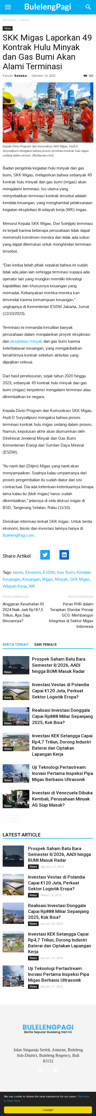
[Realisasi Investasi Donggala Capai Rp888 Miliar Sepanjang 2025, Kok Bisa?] (16, 716)
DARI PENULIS (45, 644)
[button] (88, 7)
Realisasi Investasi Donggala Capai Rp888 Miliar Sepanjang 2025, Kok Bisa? (62, 716)
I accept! (48, 1110)
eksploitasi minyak (26, 341)
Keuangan (31, 579)
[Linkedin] (40, 1070)
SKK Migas (80, 579)
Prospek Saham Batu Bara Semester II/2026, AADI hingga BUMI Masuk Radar (58, 665)
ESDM (49, 572)
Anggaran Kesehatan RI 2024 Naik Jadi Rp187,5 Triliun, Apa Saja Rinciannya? (23, 612)
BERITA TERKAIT (16, 644)
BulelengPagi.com (18, 535)
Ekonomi (33, 572)
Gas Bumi (65, 572)
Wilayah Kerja (15, 586)
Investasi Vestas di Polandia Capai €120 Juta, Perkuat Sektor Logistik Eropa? (60, 690)
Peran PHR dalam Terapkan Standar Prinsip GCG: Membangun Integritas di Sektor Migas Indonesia (71, 615)
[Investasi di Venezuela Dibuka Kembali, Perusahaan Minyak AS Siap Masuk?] (16, 799)
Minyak (61, 579)
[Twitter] (55, 1070)
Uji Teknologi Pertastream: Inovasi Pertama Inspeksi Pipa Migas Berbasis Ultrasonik (62, 773)
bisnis (18, 572)
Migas (47, 579)
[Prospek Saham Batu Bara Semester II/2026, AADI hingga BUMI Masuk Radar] (16, 665)
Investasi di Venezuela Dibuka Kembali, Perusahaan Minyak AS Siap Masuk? (62, 799)
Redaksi (20, 76)
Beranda (9, 20)
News (25, 20)
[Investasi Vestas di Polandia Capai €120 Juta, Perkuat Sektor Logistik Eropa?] (16, 691)
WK (32, 586)
